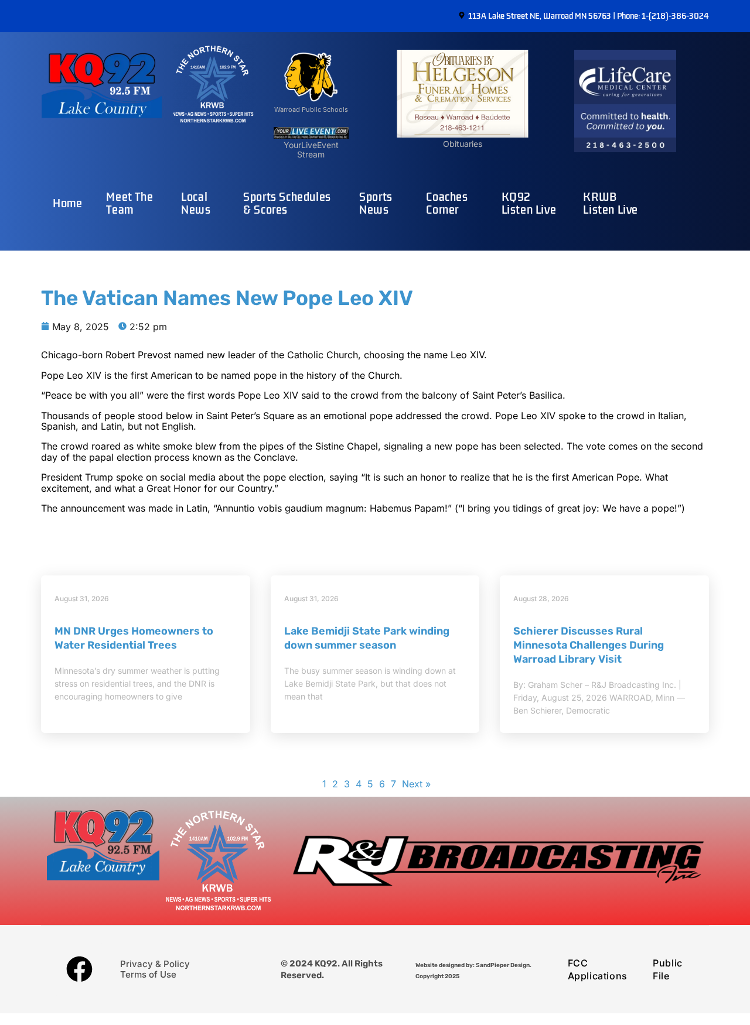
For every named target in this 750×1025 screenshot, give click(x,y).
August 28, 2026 (541, 598)
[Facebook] (79, 969)
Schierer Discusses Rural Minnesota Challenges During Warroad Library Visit (588, 645)
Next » (416, 784)
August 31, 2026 (81, 598)
